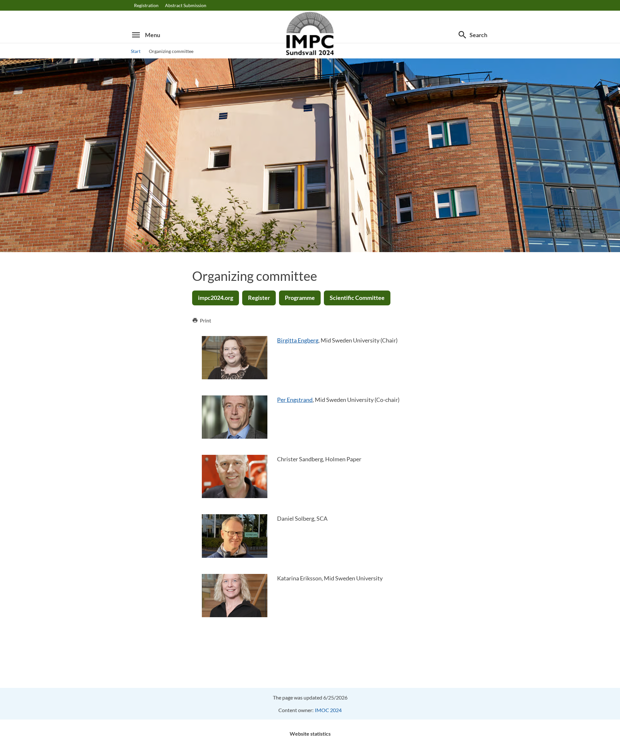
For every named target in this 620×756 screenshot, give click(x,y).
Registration (146, 5)
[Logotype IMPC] (310, 35)
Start (135, 51)
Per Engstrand (295, 399)
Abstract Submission (185, 5)
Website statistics (310, 733)
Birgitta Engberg (297, 340)
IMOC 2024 (328, 710)
